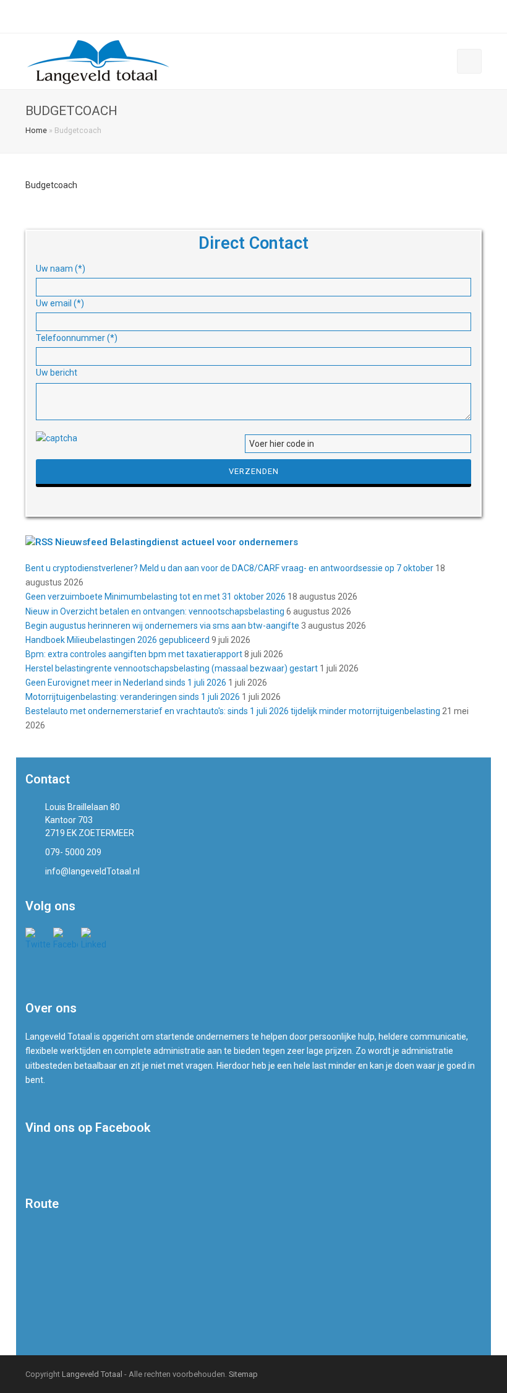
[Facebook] (447, 17)
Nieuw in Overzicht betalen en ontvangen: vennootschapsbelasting (154, 611)
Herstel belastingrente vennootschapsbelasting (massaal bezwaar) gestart (171, 668)
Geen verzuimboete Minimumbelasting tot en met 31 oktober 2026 (155, 597)
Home (36, 130)
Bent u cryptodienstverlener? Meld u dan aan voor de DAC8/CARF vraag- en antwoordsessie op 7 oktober (229, 568)
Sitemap (243, 1374)
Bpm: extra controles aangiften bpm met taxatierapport (133, 654)
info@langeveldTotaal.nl (163, 16)
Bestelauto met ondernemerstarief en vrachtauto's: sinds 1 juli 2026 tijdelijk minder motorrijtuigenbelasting (232, 711)
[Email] (477, 17)
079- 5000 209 (64, 16)
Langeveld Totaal (92, 1374)
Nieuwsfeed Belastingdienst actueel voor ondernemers (176, 542)
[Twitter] (432, 17)
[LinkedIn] (462, 17)
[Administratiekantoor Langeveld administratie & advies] (99, 61)
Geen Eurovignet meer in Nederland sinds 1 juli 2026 (125, 683)
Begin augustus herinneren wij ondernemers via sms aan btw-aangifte (162, 626)
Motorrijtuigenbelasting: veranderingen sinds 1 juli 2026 (132, 697)
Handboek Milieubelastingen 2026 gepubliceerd (117, 640)
